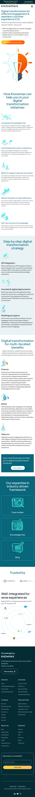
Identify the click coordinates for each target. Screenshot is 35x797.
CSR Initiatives (5, 746)
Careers (3, 714)
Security (3, 720)
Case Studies (4, 732)
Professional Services (24, 694)
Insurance (20, 737)
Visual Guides (4, 689)
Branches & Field (22, 689)
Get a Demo (17, 468)
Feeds (3, 740)
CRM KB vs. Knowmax (23, 706)
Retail (19, 740)
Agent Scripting (22, 703)
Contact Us (4, 712)
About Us (3, 703)
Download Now (28, 1)
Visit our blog (8, 671)
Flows (2, 683)
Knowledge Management (8, 686)
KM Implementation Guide (25, 712)
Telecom (20, 729)
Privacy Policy (5, 709)
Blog (2, 729)
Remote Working (22, 691)
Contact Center (22, 683)
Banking (20, 732)
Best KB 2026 (21, 714)
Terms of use (13, 786)
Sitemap (3, 717)
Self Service (21, 686)
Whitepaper (4, 737)
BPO (19, 735)
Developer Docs (5, 743)
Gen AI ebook (5, 735)
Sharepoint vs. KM (23, 709)
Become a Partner (6, 706)
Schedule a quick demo (13, 42)
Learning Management (7, 691)
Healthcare (21, 743)
